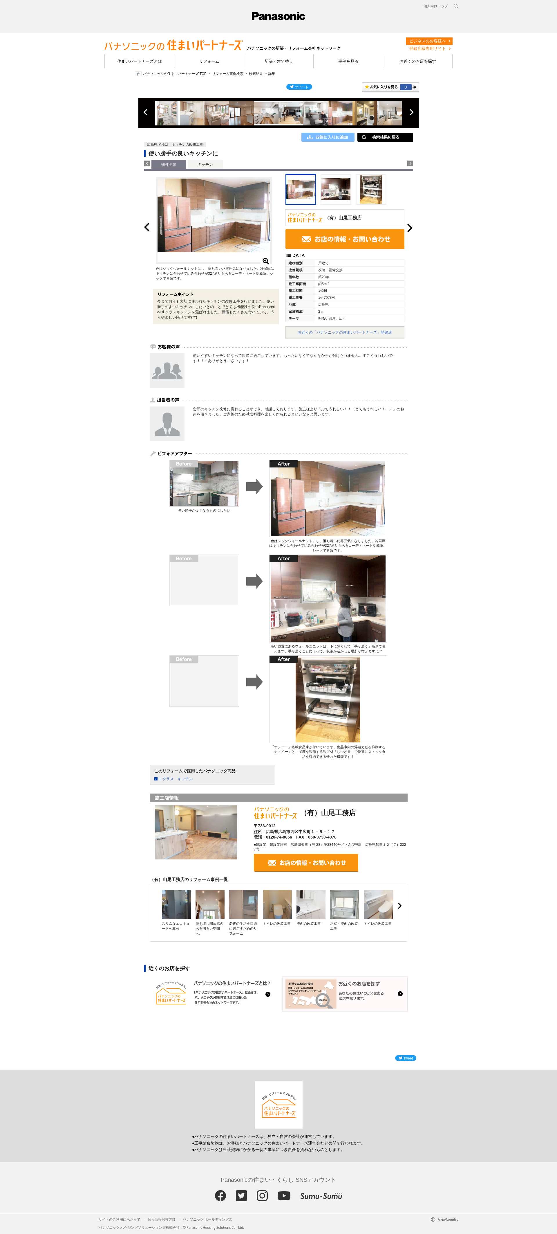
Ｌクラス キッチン (176, 779)
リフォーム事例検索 (227, 74)
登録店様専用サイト (427, 48)
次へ (411, 112)
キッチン (205, 164)
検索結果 (256, 74)
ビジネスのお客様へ (427, 41)
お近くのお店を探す (417, 61)
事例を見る (348, 61)
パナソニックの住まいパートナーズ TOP (175, 74)
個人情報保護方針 (162, 1219)
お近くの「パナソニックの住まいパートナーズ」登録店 (345, 332)
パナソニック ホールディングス (207, 1219)
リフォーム (209, 61)
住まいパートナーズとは (139, 61)
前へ (146, 112)
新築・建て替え (279, 61)
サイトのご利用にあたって (119, 1219)
